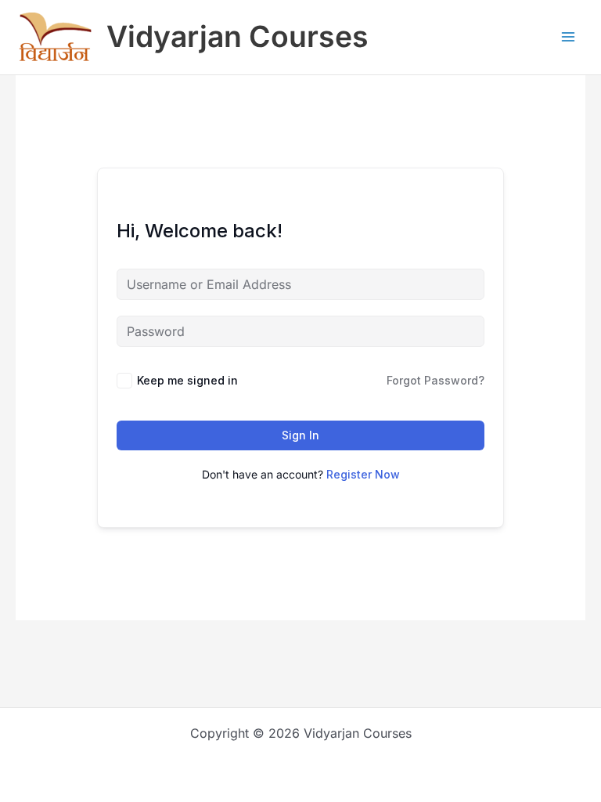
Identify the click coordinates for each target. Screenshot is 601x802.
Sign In (300, 435)
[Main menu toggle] (568, 37)
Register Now (363, 474)
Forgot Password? (435, 380)
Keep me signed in (187, 380)
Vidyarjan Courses (237, 36)
